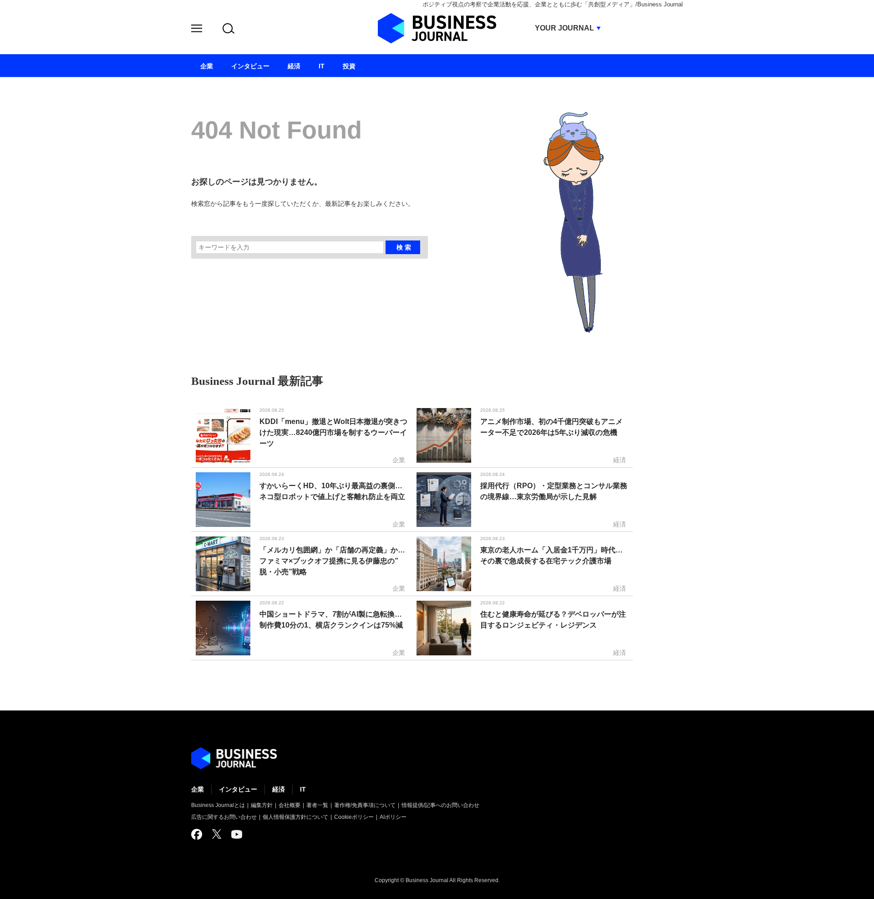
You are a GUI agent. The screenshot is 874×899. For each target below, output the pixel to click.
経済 (278, 789)
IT (303, 789)
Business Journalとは (218, 805)
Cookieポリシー (354, 817)
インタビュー (238, 789)
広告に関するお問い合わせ (224, 817)
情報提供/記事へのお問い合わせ (440, 805)
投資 (349, 66)
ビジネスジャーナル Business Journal (437, 28)
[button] (196, 30)
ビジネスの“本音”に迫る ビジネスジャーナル (234, 758)
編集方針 (262, 805)
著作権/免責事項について (365, 805)
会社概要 (289, 805)
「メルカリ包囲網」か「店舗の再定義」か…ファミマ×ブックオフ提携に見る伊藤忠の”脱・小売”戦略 (332, 561)
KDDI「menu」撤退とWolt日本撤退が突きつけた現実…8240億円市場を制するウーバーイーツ (333, 432)
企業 (197, 789)
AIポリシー (393, 817)
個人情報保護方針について (295, 817)
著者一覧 (317, 805)
